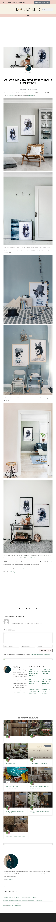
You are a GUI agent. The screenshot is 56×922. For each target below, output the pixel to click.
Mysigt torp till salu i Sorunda (32, 897)
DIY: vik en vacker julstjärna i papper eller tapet (15, 902)
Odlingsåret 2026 (10, 763)
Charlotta (4, 905)
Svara (50, 619)
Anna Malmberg (20, 568)
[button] (19, 608)
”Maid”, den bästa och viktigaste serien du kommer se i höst (19, 895)
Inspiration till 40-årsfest (46, 691)
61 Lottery (5, 895)
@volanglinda (21, 692)
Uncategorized (34, 89)
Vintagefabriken (10, 95)
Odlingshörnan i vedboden (13, 740)
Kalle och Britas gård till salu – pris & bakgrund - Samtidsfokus (14, 897)
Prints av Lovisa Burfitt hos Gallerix (14, 905)
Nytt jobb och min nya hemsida (38, 763)
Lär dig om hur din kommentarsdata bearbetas (40, 654)
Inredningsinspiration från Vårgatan (34, 691)
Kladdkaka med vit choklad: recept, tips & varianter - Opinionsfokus (15, 900)
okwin (4, 902)
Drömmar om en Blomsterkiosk (38, 740)
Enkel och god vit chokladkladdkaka (35, 900)
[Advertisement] (28, 28)
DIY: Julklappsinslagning (34, 681)
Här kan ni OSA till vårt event (31, 558)
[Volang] (11, 861)
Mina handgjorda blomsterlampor (15, 836)
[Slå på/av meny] (28, 16)
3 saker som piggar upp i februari (46, 671)
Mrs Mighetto (31, 95)
